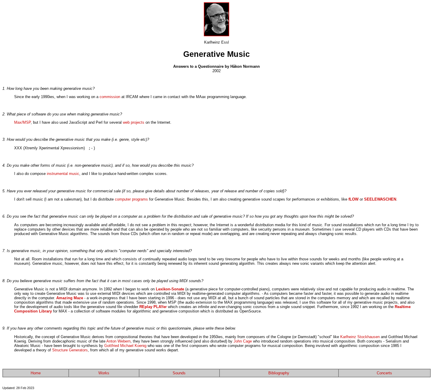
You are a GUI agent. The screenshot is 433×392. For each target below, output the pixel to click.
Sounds (179, 373)
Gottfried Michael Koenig (125, 345)
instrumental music (63, 173)
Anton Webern (118, 341)
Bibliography (278, 373)
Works (103, 373)
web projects (133, 122)
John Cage (243, 341)
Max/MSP (22, 122)
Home (36, 373)
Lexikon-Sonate (170, 289)
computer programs (131, 199)
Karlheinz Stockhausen (360, 337)
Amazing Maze (69, 298)
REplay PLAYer (153, 307)
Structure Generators (70, 350)
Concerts (384, 373)
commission (110, 97)
